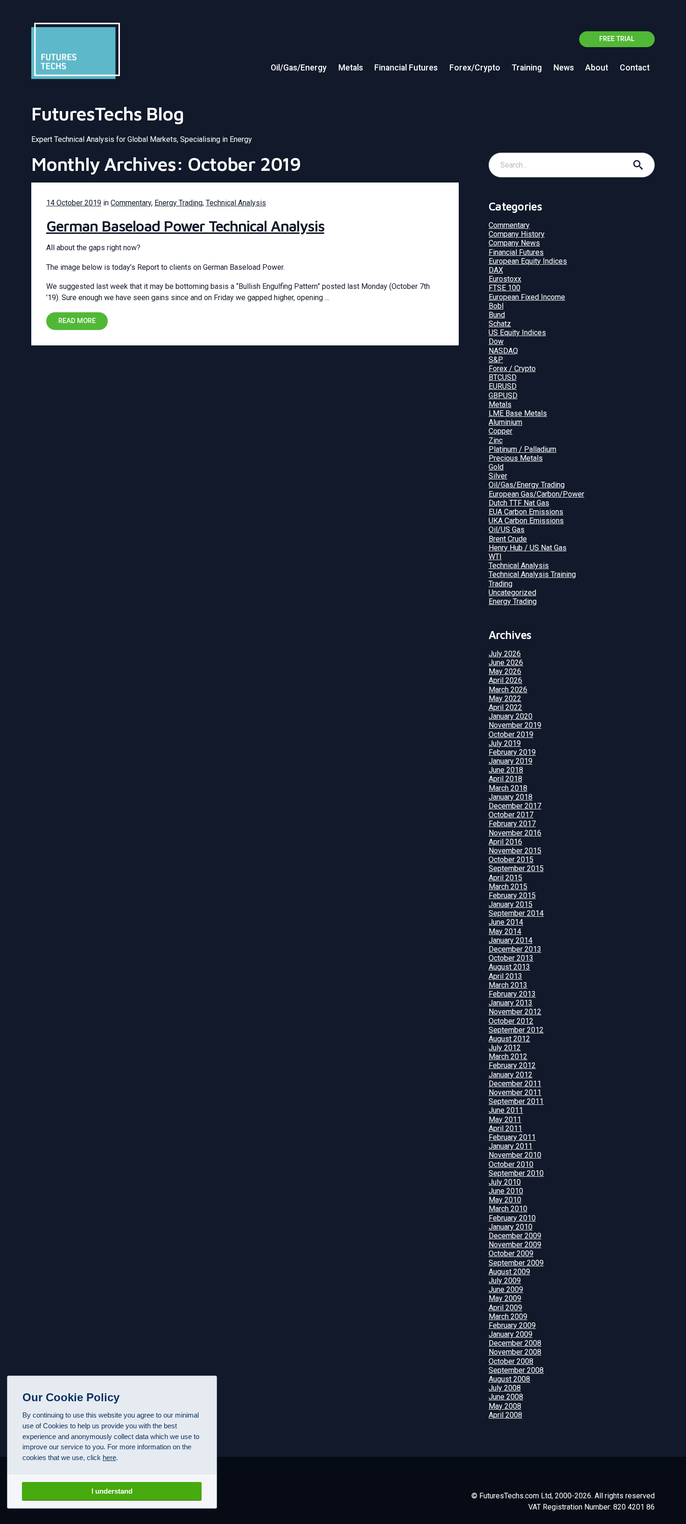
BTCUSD (503, 377)
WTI (495, 556)
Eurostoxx (505, 278)
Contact (635, 67)
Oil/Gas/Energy (299, 67)
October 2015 (511, 859)
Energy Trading (178, 202)
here (109, 1457)
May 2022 (505, 698)
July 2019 (505, 743)
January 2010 (510, 1226)
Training (526, 67)
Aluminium (505, 422)
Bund (497, 314)
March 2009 (508, 1316)
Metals (350, 67)
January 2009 (510, 1334)
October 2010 (511, 1164)
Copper (500, 431)
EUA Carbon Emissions (526, 511)
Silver (498, 475)
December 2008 (515, 1343)
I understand (112, 1491)
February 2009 (512, 1325)
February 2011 (512, 1137)
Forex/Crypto (474, 67)
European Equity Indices (528, 261)
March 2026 (508, 689)
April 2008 (505, 1415)
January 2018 (510, 797)
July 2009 (505, 1280)
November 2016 (515, 833)
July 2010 (505, 1182)
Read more (77, 321)
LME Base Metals (518, 413)
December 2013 (515, 949)
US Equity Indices (517, 332)
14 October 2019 (73, 202)
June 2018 (506, 770)
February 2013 (512, 994)
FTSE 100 (504, 287)
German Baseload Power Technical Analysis (185, 226)
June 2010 (506, 1191)
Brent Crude (508, 538)
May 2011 (505, 1119)
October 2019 (511, 734)
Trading (500, 583)
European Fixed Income (527, 297)
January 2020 (510, 716)
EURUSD (503, 386)
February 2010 (512, 1218)
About (596, 67)
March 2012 (508, 1056)
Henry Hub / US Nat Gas (528, 547)
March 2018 (508, 788)
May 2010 (505, 1199)
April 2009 (505, 1307)
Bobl (496, 306)
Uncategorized (512, 592)
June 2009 (506, 1289)
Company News (514, 243)
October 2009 (511, 1253)
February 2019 (512, 752)
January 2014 (510, 940)
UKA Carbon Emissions (526, 520)
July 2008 (505, 1388)
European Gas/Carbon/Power (536, 494)
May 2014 (505, 931)
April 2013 (505, 976)
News (563, 67)
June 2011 (506, 1110)
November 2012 (515, 1011)
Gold (496, 467)
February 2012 (512, 1065)
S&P (496, 359)
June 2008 (506, 1396)
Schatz (500, 323)
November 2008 (515, 1352)
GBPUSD (503, 395)
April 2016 (505, 841)
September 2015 (516, 868)
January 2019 (510, 761)
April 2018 (505, 778)
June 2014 (506, 922)
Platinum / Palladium (522, 449)
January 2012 (510, 1074)
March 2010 (508, 1208)
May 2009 (505, 1298)
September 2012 (516, 1029)
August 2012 (509, 1038)
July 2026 (505, 653)
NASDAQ (503, 350)
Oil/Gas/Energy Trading (527, 484)
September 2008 (516, 1370)
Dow (496, 341)
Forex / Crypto (512, 368)
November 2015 (515, 850)
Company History (517, 234)
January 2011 (510, 1146)
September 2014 (516, 913)
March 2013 (508, 985)
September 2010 (516, 1173)
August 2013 (509, 966)
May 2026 (505, 671)
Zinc (496, 440)
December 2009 (515, 1235)
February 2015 (512, 895)
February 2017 (512, 823)
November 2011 (515, 1092)
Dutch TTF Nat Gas (519, 503)
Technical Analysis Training (532, 574)
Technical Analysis (236, 202)
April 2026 (505, 680)
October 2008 (511, 1361)
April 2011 (505, 1128)
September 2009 (516, 1262)
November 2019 (515, 725)
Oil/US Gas (507, 529)
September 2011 (516, 1101)
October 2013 (511, 958)
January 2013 (510, 1002)
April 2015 (505, 877)
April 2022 (505, 707)
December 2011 (515, 1083)
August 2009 (509, 1271)
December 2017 (515, 805)
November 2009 (515, 1244)
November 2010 (515, 1155)
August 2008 (509, 1379)
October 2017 (511, 814)
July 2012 (505, 1047)
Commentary (131, 202)
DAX (496, 270)
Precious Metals (516, 458)
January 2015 (510, 904)
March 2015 (508, 886)
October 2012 (511, 1021)
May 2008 (505, 1406)
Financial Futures (406, 67)
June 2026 (506, 662)
